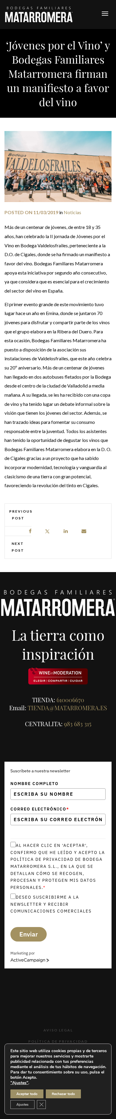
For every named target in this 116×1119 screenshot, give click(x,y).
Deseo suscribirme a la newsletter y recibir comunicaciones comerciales (51, 904)
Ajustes (22, 1104)
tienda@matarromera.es (67, 708)
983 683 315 (77, 724)
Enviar (28, 934)
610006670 (70, 700)
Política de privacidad (58, 1041)
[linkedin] (66, 531)
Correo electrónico (39, 809)
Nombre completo (34, 783)
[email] (84, 531)
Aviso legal (58, 1030)
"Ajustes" (19, 1083)
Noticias (72, 212)
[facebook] (30, 531)
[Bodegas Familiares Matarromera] (38, 13)
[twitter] (47, 531)
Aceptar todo (26, 1093)
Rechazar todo (63, 1093)
